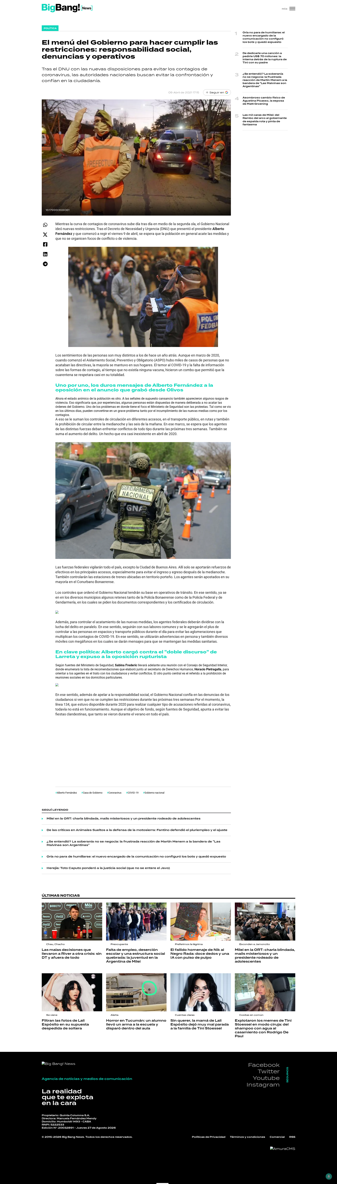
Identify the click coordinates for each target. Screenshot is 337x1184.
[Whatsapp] (45, 224)
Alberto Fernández (67, 792)
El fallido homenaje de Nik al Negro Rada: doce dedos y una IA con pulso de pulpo (199, 953)
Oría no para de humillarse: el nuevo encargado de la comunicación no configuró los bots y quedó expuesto (136, 857)
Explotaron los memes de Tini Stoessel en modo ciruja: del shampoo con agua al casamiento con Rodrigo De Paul (263, 1028)
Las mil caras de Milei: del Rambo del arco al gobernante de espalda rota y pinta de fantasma (265, 120)
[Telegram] (45, 263)
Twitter (269, 1071)
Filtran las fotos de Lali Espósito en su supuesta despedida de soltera (65, 1024)
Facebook (264, 1064)
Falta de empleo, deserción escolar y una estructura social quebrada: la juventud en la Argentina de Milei (135, 955)
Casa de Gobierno (92, 792)
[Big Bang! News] (67, 8)
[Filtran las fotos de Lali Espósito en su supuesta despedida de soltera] (72, 992)
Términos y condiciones (247, 1137)
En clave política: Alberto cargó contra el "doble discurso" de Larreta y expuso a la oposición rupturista (136, 654)
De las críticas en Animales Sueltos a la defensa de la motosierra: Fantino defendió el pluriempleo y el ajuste (137, 830)
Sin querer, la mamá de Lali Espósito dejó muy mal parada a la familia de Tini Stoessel (199, 1024)
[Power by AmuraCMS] (282, 1149)
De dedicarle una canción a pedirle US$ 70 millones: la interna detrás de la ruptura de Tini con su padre (265, 58)
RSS (292, 1137)
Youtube (266, 1077)
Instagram (263, 1084)
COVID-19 (133, 792)
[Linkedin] (45, 254)
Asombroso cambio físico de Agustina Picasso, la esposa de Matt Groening (264, 101)
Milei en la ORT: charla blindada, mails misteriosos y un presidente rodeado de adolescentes (123, 819)
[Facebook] (45, 244)
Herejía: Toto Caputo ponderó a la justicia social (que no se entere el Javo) (108, 868)
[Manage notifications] (329, 1176)
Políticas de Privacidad (208, 1137)
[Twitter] (45, 234)
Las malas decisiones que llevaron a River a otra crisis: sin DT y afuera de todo (72, 953)
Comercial (277, 1137)
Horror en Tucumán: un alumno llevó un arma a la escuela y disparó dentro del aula (136, 1024)
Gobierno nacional (154, 792)
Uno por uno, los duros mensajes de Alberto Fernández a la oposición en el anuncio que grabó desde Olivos (134, 387)
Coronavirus (114, 792)
